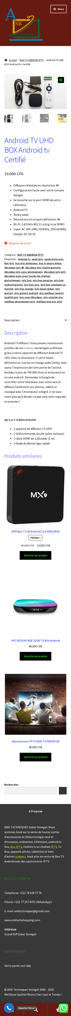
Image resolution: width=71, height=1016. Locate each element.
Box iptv (9, 263)
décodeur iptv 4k (14, 267)
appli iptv (37, 259)
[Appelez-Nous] (9, 1008)
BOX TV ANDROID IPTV (32, 60)
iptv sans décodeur (30, 297)
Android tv (24, 259)
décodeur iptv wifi (54, 272)
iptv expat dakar (44, 288)
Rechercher (11, 784)
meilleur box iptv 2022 (49, 301)
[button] (61, 80)
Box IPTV (16, 847)
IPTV (54, 847)
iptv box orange (24, 288)
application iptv (53, 259)
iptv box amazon (43, 280)
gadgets (20, 856)
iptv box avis (31, 284)
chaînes (29, 348)
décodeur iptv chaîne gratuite (42, 267)
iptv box (26, 280)
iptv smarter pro (52, 297)
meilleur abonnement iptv (19, 301)
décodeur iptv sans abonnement (23, 272)
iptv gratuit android (26, 293)
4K (36, 358)
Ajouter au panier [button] (35, 555)
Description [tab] (12, 320)
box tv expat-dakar (50, 263)
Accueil (13, 60)
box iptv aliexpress (26, 263)
